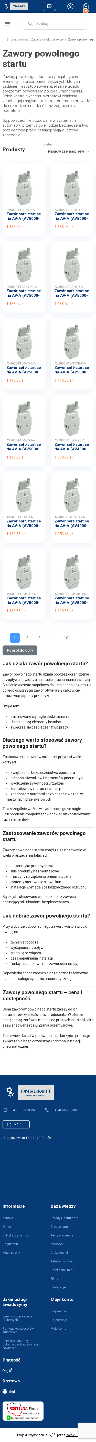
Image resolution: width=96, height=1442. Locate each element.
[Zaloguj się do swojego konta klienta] (70, 6)
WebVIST (72, 1435)
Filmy (54, 1279)
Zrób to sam (59, 1227)
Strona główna (17, 39)
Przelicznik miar (62, 1270)
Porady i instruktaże (65, 1218)
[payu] (45, 1370)
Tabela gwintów (61, 1261)
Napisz (20, 1124)
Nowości (57, 1244)
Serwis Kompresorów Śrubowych (17, 1318)
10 (66, 638)
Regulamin (10, 1244)
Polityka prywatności (17, 1235)
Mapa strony (11, 1253)
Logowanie (58, 1311)
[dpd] (45, 1391)
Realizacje (58, 1287)
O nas (7, 1227)
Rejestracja (59, 1320)
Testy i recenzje (62, 1235)
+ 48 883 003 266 (23, 1110)
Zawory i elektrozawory (47, 39)
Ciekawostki (59, 1253)
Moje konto (58, 1328)
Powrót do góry (20, 650)
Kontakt (8, 1218)
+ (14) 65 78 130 (64, 1110)
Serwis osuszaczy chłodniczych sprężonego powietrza (21, 1344)
